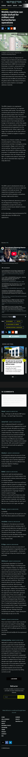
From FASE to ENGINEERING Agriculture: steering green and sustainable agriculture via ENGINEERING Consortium (14, 279)
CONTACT (3, 734)
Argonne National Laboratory (14, 327)
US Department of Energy (12, 324)
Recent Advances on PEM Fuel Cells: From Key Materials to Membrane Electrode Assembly (13, 300)
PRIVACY (3, 731)
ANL (7, 242)
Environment (4, 9)
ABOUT (3, 723)
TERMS (3, 729)
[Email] (14, 28)
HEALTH (9, 5)
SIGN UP (15, 5)
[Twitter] (5, 28)
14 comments (15, 336)
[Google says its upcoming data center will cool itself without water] (14, 352)
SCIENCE (3, 5)
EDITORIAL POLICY (6, 725)
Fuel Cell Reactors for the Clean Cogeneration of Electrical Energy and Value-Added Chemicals (13, 271)
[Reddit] (11, 28)
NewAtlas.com (19, 721)
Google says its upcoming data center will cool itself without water (14, 362)
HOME (20, 5)
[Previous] (3, 360)
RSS (2, 736)
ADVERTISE (4, 727)
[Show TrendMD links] (25, 316)
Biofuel (19, 321)
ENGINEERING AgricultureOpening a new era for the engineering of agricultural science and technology (13, 285)
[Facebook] (2, 28)
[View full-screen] (26, 34)
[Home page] (14, 2)
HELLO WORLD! (5, 719)
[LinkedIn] (8, 28)
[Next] (24, 360)
